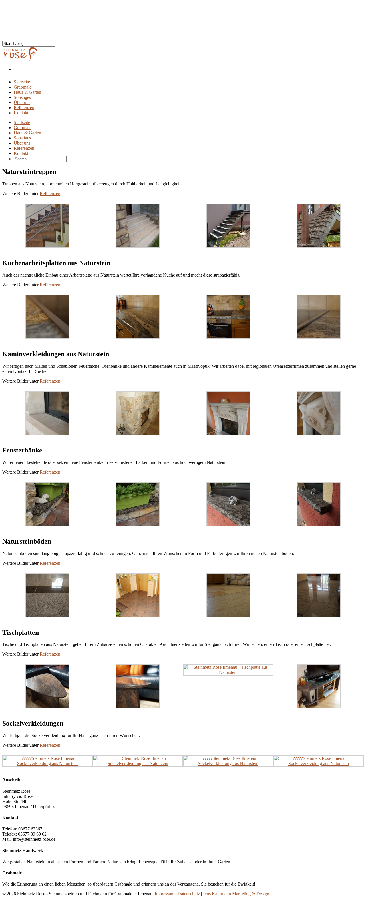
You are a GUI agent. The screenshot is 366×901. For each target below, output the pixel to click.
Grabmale (22, 127)
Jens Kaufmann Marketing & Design (236, 893)
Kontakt (21, 112)
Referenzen (24, 148)
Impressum (164, 893)
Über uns (22, 143)
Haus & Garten (27, 132)
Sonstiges (22, 137)
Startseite (22, 122)
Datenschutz (189, 893)
